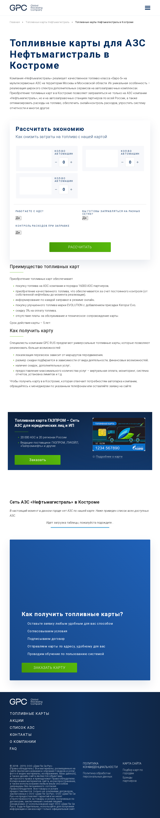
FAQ (13, 749)
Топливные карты (29, 713)
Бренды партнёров (130, 779)
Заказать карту (49, 668)
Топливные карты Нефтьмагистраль (47, 22)
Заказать (37, 460)
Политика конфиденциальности (100, 765)
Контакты (21, 735)
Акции (17, 721)
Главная (15, 22)
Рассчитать (80, 247)
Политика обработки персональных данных (97, 775)
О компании (23, 742)
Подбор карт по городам (133, 771)
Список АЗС (22, 728)
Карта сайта (132, 763)
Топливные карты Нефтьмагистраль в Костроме (104, 22)
